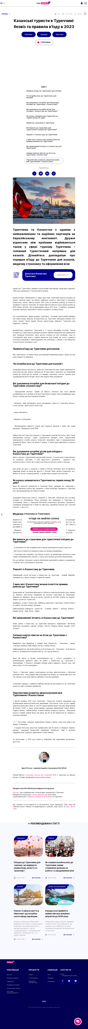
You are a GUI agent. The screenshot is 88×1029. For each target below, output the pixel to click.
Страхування (33, 978)
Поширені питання (13, 985)
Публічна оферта (13, 978)
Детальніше (36, 877)
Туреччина (59, 34)
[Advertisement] (44, 65)
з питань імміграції (38, 794)
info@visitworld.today (69, 975)
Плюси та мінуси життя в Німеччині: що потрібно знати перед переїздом (26, 913)
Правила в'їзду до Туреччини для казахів (43, 91)
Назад (5, 14)
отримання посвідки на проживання (39, 797)
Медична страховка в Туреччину (40, 123)
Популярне (28, 34)
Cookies (53, 522)
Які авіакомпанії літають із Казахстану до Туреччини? (43, 147)
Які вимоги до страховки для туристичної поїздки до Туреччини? (41, 129)
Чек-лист (16, 792)
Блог (49, 974)
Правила (51, 978)
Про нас (9, 974)
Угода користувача (13, 988)
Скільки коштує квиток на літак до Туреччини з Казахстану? (40, 154)
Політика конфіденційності (13, 992)
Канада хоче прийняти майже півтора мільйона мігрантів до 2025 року (57, 913)
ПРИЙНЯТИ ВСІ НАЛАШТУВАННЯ (44, 529)
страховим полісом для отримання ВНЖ (40, 775)
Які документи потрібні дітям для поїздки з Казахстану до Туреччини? (42, 110)
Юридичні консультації (33, 981)
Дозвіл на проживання (57, 886)
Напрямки (51, 981)
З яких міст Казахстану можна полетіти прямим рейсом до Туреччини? (43, 140)
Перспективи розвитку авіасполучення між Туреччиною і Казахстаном (42, 161)
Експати (20, 886)
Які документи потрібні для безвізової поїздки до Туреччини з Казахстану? (42, 103)
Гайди (31, 974)
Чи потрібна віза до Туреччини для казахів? (41, 97)
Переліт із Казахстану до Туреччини (41, 135)
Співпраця (10, 981)
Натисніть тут (63, 275)
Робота (51, 838)
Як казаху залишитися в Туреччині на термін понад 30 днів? (42, 117)
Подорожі (44, 34)
